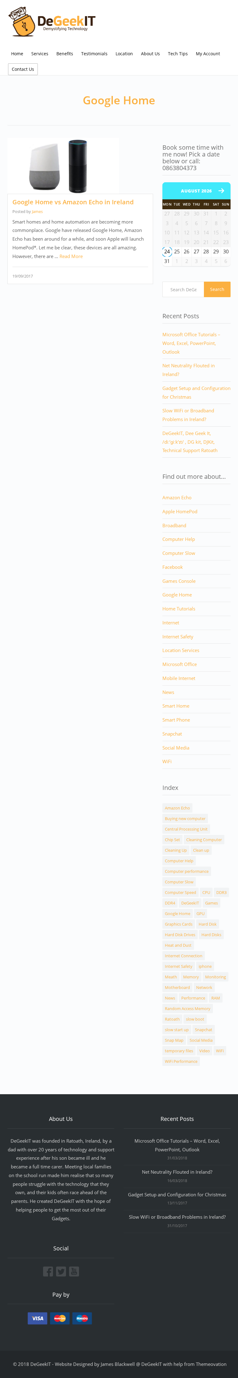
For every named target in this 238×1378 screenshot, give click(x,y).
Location (124, 54)
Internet (170, 622)
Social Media (175, 748)
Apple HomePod (179, 511)
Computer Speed (180, 892)
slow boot (195, 1019)
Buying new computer (185, 818)
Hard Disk (208, 924)
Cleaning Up (176, 850)
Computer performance (187, 871)
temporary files (179, 1051)
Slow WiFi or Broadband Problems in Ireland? (177, 1217)
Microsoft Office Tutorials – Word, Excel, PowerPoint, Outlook (191, 343)
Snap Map (174, 1040)
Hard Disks (211, 934)
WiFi (167, 761)
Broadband (174, 525)
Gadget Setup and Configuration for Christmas (177, 1194)
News (168, 692)
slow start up (177, 1029)
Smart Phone (176, 720)
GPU (200, 913)
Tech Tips (178, 54)
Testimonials (94, 54)
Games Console (179, 581)
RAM (215, 998)
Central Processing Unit (186, 829)
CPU (206, 892)
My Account (208, 54)
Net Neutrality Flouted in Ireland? (177, 1172)
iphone (205, 966)
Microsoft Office (179, 664)
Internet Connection (183, 956)
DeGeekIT (190, 903)
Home (17, 54)
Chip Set (172, 839)
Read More (71, 256)
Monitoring (215, 977)
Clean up (201, 850)
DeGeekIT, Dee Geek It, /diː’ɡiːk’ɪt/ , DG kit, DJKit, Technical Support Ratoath (190, 442)
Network (204, 987)
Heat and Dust (178, 945)
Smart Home (175, 706)
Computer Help (178, 539)
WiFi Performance (181, 1061)
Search (217, 289)
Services (39, 54)
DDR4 (170, 903)
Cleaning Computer (204, 839)
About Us (150, 54)
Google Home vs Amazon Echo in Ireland (73, 202)
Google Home (177, 595)
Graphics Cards (178, 924)
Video (204, 1051)
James (37, 211)
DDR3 (221, 892)
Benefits (64, 54)
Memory (191, 977)
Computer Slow (178, 553)
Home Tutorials (178, 608)
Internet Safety (177, 636)
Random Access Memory (187, 1008)
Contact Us (23, 69)
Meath (171, 977)
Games (211, 903)
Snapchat (172, 734)
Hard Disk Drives (180, 934)
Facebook (172, 567)
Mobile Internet (178, 678)
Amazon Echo (177, 497)
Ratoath (172, 1019)
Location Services (180, 650)
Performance (193, 998)
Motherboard (177, 987)
